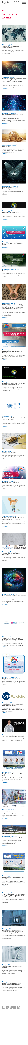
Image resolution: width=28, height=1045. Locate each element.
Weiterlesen (5, 55)
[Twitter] (7, 1007)
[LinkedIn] (11, 1007)
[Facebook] (14, 1007)
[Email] (3, 1007)
